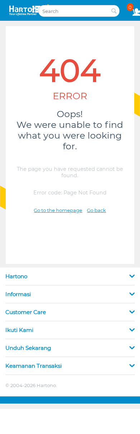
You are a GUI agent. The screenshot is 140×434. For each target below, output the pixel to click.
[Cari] (114, 11)
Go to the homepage (58, 210)
